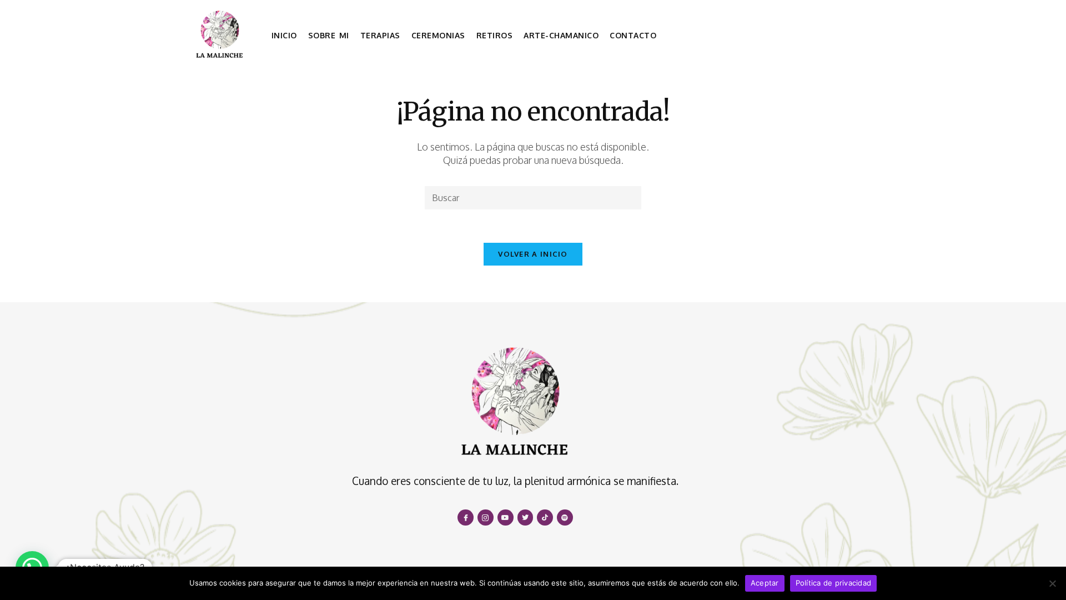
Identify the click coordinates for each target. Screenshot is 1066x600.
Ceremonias (438, 35)
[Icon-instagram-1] (485, 517)
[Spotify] (565, 517)
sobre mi (328, 35)
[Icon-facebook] (465, 517)
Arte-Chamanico (561, 35)
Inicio (284, 35)
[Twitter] (525, 517)
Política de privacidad (834, 582)
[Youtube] (505, 517)
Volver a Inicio (533, 253)
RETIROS (494, 35)
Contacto (633, 35)
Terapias (380, 35)
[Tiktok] (545, 517)
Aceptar (765, 582)
